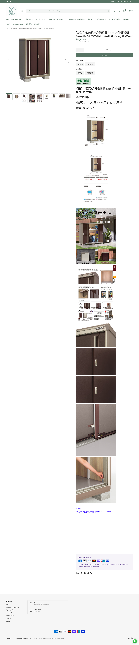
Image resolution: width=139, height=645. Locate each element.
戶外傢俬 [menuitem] (28, 19)
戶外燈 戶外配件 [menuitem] (114, 19)
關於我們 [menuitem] (37, 24)
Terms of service (10, 615)
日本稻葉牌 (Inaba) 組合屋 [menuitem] (56, 19)
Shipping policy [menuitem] (18, 24)
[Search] (108, 11)
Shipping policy (10, 610)
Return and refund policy (12, 607)
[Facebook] (7, 1)
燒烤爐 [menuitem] (89, 19)
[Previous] (10, 61)
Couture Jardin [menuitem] (16, 19)
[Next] (67, 61)
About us (8, 621)
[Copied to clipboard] (91, 573)
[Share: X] (85, 573)
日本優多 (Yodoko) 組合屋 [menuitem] (76, 19)
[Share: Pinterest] (88, 573)
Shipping (77, 42)
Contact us (8, 618)
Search (7, 604)
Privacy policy (9, 613)
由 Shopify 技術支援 (59, 638)
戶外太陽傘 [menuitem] (100, 19)
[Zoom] (67, 34)
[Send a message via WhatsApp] (135, 641)
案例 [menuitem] (8, 24)
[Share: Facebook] (81, 573)
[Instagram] (10, 1)
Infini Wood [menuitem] (126, 19)
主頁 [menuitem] (7, 19)
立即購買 (104, 55)
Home (7, 28)
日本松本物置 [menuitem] (40, 19)
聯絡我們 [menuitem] (29, 24)
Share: (77, 573)
